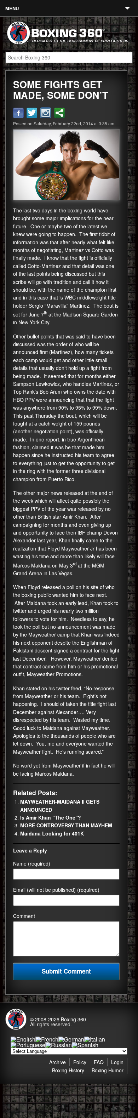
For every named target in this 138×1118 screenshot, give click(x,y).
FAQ (99, 1062)
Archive (57, 1062)
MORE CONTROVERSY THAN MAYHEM (66, 825)
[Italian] (94, 1039)
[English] (23, 1039)
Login (117, 1062)
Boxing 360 (73, 1019)
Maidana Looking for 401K (52, 833)
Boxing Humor (107, 1070)
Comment (24, 915)
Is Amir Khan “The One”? (50, 817)
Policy (79, 1062)
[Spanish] (85, 1044)
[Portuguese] (28, 1044)
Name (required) (31, 863)
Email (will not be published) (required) (56, 889)
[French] (46, 1039)
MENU (12, 8)
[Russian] (58, 1044)
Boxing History (68, 1070)
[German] (71, 1039)
